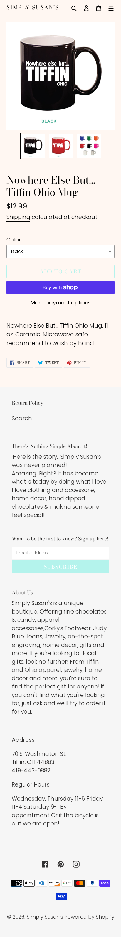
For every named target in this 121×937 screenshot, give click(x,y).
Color (13, 239)
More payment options (61, 302)
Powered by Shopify (89, 916)
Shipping (18, 217)
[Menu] (111, 7)
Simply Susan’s (32, 7)
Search (22, 418)
